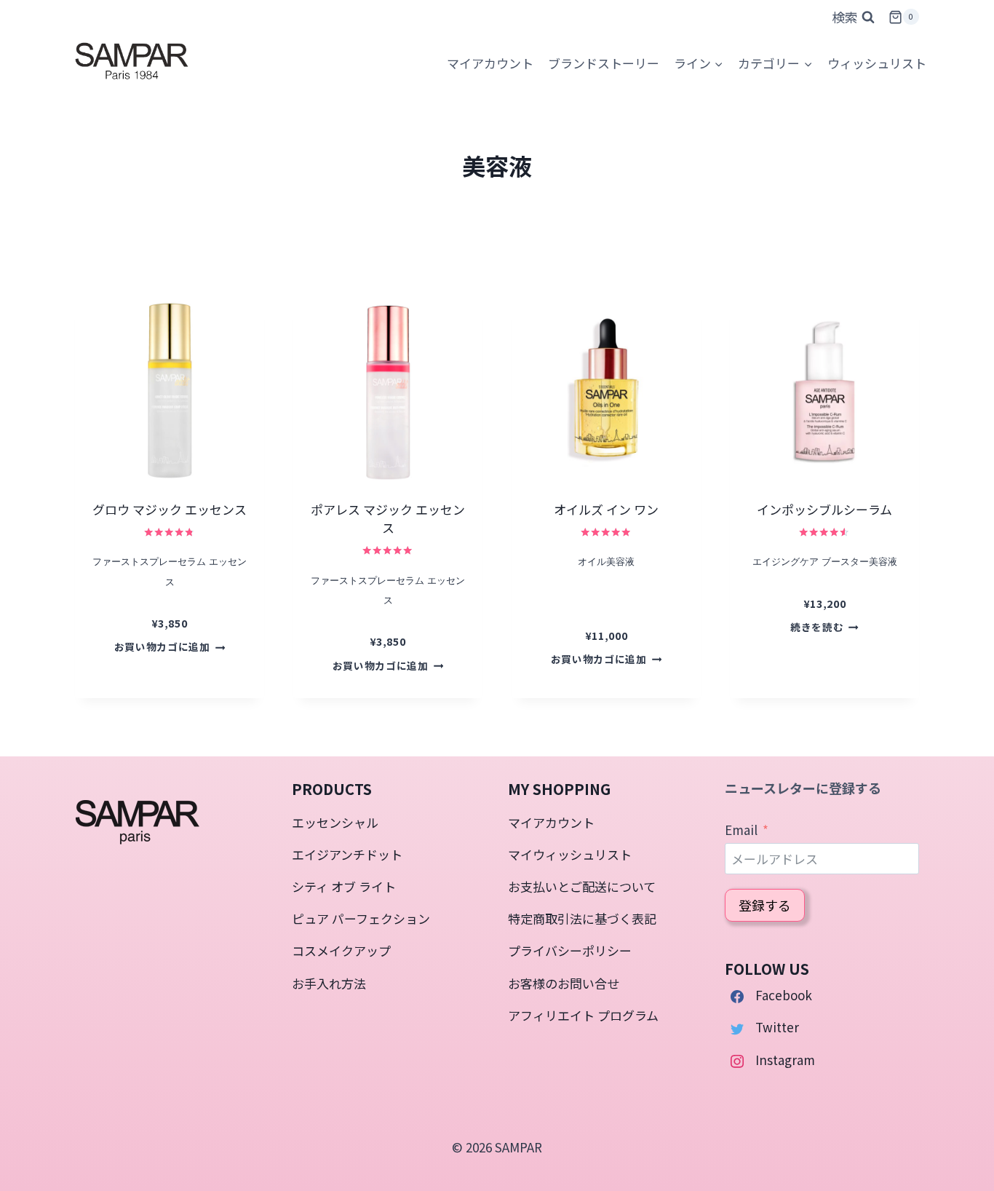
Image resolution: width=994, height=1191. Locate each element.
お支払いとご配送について (582, 886)
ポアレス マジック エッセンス (388, 518)
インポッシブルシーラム (824, 509)
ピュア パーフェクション (361, 918)
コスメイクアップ (341, 950)
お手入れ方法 (329, 983)
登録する (765, 904)
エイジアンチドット (347, 854)
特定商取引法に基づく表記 (582, 918)
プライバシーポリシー (570, 950)
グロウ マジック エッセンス (169, 509)
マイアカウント (551, 822)
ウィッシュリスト (876, 63)
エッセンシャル (335, 822)
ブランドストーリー (603, 63)
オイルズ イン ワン (606, 509)
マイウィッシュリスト (570, 854)
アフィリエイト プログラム (583, 1015)
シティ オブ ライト (344, 886)
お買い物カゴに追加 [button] (162, 646)
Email (741, 829)
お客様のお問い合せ (563, 983)
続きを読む (816, 627)
